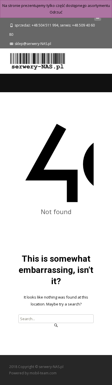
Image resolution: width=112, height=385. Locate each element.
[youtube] (97, 18)
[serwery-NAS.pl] (33, 59)
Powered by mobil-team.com (33, 373)
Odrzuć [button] (56, 12)
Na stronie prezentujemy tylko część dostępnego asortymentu (56, 5)
